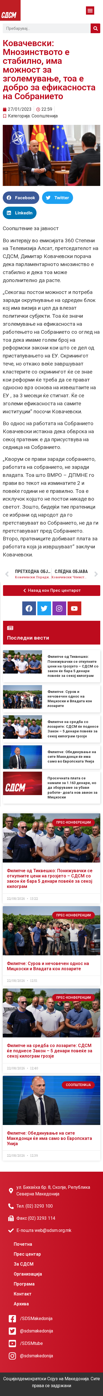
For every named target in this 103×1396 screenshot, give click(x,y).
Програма (24, 1284)
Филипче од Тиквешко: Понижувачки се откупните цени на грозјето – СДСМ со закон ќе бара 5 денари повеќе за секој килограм (73, 666)
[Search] (95, 28)
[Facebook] (29, 608)
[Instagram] (59, 608)
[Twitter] (44, 608)
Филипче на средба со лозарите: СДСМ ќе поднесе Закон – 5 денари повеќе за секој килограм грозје (49, 1051)
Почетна (23, 1244)
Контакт (23, 1294)
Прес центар (27, 1254)
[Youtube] (74, 608)
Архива (21, 1303)
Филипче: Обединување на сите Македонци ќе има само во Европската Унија (72, 757)
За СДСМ (24, 1264)
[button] (90, 10)
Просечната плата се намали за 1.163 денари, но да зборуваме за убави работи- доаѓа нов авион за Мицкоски (73, 787)
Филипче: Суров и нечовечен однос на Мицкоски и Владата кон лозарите (48, 966)
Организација (28, 1274)
